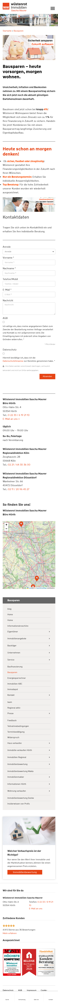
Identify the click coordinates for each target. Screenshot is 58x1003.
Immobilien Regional (16, 757)
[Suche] (7, 994)
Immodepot (12, 689)
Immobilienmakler (15, 777)
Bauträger (11, 646)
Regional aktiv (13, 708)
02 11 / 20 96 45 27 (18, 489)
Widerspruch (13, 737)
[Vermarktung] (22, 994)
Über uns (36, 999)
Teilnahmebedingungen (18, 726)
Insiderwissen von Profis (18, 804)
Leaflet (30, 588)
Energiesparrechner (16, 678)
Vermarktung (21, 999)
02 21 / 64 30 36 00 (19, 464)
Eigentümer (12, 632)
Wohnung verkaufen (16, 791)
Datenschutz (8, 990)
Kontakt (51, 999)
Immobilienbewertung (17, 764)
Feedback (11, 720)
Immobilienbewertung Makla (20, 771)
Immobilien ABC (14, 684)
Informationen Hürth (16, 784)
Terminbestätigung (15, 732)
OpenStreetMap (41, 588)
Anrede (7, 246)
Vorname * (8, 257)
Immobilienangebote (16, 638)
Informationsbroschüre (17, 626)
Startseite (7, 30)
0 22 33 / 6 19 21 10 (19, 415)
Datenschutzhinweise (13, 361)
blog (9, 609)
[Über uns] (36, 994)
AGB (20, 990)
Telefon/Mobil (10, 279)
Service (10, 660)
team (9, 702)
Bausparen (12, 672)
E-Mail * (7, 289)
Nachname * (9, 268)
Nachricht (8, 300)
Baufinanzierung (14, 667)
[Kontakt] (51, 994)
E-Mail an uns (35, 908)
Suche (7, 999)
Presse (10, 713)
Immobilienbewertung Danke (20, 798)
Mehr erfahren (10, 933)
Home (10, 614)
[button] (52, 8)
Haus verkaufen (14, 743)
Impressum (31, 990)
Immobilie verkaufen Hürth (19, 750)
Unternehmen (13, 653)
